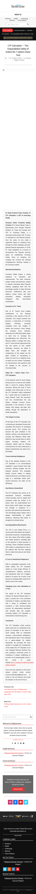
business (21, 60)
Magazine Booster (15, 889)
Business (28, 58)
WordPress (29, 889)
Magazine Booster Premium (14, 753)
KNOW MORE (18, 789)
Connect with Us (18, 739)
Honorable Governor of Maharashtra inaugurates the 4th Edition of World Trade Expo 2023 (17, 692)
